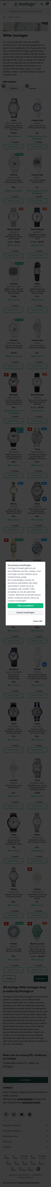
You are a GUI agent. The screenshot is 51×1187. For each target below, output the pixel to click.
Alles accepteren (25, 605)
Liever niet (37, 621)
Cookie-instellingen (25, 612)
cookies (32, 571)
